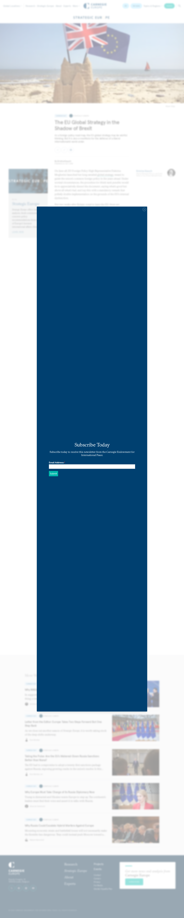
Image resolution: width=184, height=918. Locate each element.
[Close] (144, 209)
